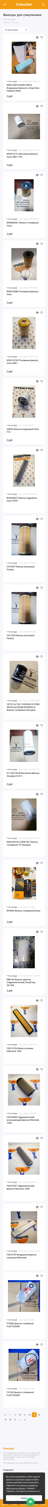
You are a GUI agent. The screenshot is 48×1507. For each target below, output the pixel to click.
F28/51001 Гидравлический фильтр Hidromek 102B (20, 1187)
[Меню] (4, 4)
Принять (24, 1498)
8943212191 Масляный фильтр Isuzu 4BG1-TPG (22, 155)
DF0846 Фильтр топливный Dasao (23, 910)
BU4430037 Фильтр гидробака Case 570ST (22, 499)
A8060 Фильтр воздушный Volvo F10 (23, 430)
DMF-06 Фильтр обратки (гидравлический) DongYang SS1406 (21, 982)
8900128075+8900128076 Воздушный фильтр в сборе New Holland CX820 (23, 88)
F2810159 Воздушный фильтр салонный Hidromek (22, 1256)
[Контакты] (30, 1502)
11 (25, 1415)
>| (24, 1420)
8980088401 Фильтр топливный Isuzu (22, 224)
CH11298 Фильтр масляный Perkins (20, 637)
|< (5, 1415)
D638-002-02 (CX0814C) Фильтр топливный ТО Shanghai (22, 843)
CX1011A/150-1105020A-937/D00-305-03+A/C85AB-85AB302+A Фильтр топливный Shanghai (23, 707)
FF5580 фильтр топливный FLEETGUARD (20, 1325)
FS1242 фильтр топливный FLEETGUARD (20, 1394)
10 (20, 1415)
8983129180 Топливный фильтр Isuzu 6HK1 (22, 362)
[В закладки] (41, 37)
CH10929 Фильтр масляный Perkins (20, 568)
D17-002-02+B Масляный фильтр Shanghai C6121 (23, 774)
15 (5, 1420)
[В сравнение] (37, 37)
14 (39, 1415)
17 (15, 1420)
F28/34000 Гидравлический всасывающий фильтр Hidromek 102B (23, 1120)
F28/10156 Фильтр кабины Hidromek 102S (20, 1050)
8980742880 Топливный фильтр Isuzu (22, 293)
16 (10, 1420)
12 (29, 1415)
